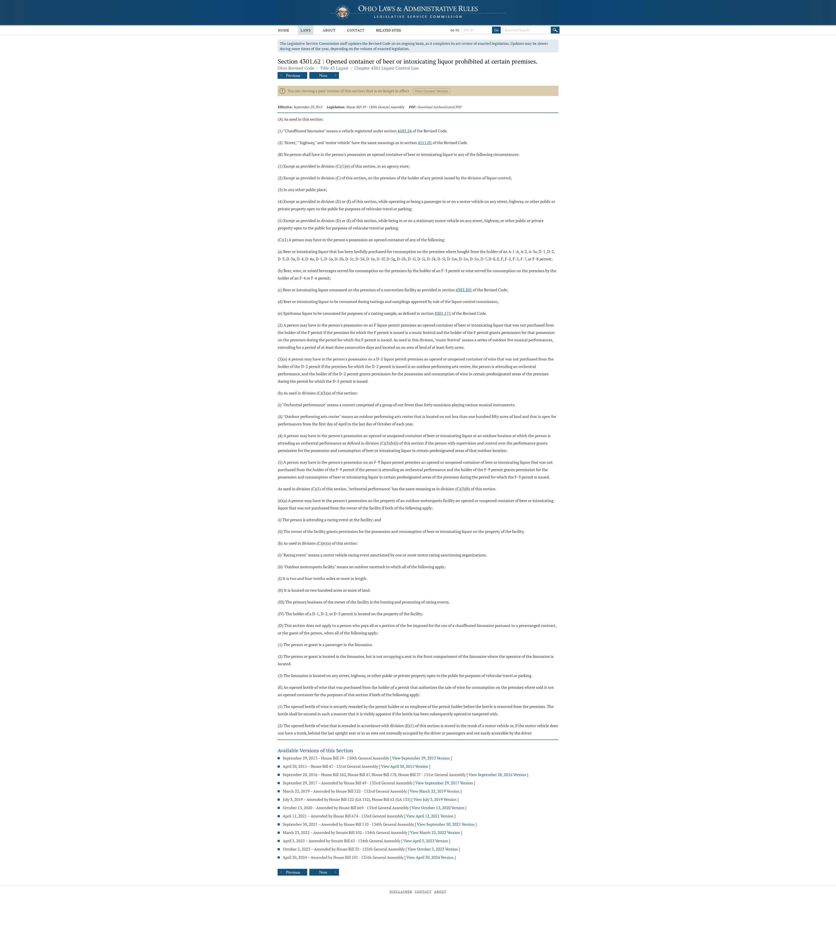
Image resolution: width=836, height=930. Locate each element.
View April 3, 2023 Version (425, 840)
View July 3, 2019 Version (435, 799)
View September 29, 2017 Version (444, 782)
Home (283, 30)
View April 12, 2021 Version (429, 816)
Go (496, 30)
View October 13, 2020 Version (438, 807)
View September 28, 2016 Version (497, 774)
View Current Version (431, 91)
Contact (355, 30)
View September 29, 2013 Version (421, 758)
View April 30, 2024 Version (430, 857)
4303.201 (464, 289)
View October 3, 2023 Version (433, 849)
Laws (306, 30)
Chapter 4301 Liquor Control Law (386, 68)
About (329, 30)
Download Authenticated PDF (439, 107)
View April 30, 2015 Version (404, 766)
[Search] (555, 30)
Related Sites (388, 30)
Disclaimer (401, 892)
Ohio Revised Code (296, 68)
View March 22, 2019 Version (435, 791)
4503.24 (405, 130)
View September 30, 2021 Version (446, 824)
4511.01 (425, 142)
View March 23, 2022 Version (435, 832)
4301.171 (443, 313)
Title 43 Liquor (334, 68)
